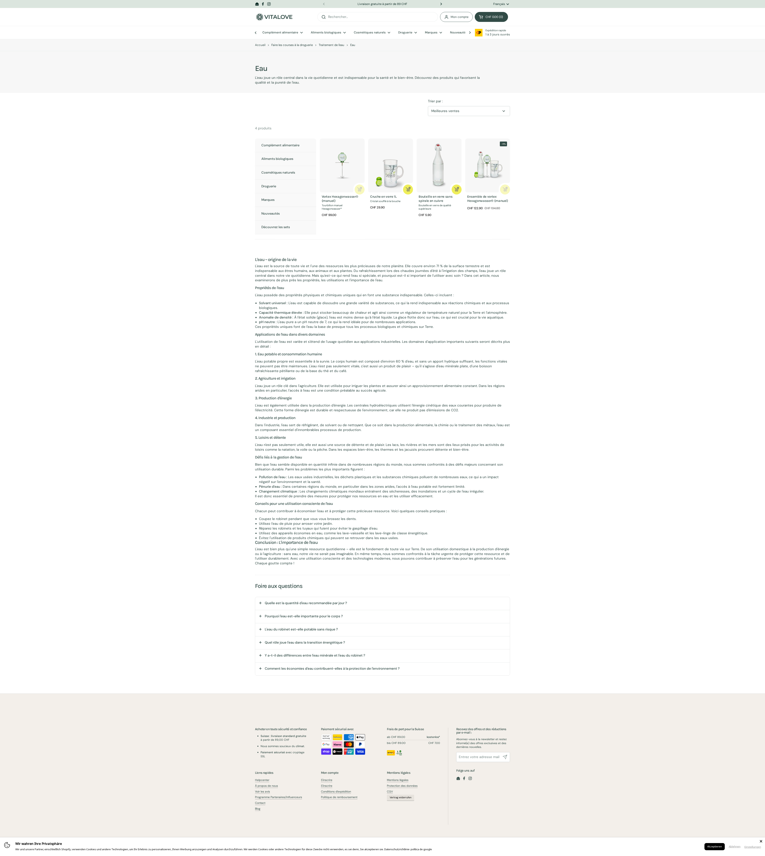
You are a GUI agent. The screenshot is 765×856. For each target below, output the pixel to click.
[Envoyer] (505, 757)
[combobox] (377, 17)
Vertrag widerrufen (400, 797)
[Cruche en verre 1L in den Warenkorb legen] (408, 189)
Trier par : (435, 101)
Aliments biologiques (277, 159)
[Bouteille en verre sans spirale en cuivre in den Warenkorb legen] (457, 189)
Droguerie (268, 186)
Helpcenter (262, 780)
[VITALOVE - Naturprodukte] (274, 17)
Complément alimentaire (280, 145)
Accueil (260, 45)
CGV (390, 791)
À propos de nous (266, 786)
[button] (491, 17)
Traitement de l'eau (331, 45)
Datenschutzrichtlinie (397, 849)
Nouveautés (270, 213)
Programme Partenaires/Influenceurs (278, 797)
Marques (268, 200)
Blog (257, 808)
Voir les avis (262, 791)
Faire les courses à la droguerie (292, 45)
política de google (421, 849)
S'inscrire (326, 780)
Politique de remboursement (339, 797)
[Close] (761, 841)
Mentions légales (397, 780)
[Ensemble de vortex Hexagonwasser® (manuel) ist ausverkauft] (505, 189)
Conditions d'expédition (336, 791)
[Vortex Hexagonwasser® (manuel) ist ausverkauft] (360, 189)
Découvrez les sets (275, 227)
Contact (260, 803)
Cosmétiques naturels (278, 172)
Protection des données (402, 786)
